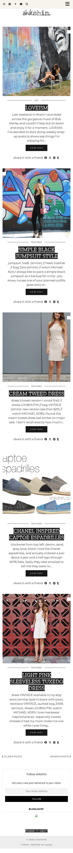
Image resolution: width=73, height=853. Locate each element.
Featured (36, 242)
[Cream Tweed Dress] (36, 347)
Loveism (36, 107)
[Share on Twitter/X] (50, 158)
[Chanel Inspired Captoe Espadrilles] (36, 484)
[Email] (21, 4)
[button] (68, 4)
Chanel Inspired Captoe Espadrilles (36, 534)
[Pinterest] (9, 4)
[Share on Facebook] (46, 158)
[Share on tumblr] (58, 158)
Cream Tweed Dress (36, 393)
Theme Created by (36, 845)
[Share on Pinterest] (54, 158)
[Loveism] (36, 61)
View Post (36, 148)
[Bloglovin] (15, 4)
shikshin (41, 840)
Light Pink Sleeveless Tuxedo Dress (36, 681)
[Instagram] (4, 4)
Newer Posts (59, 756)
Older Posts (13, 756)
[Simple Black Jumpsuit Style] (36, 203)
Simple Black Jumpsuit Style (36, 252)
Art (37, 100)
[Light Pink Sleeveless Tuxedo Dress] (36, 628)
